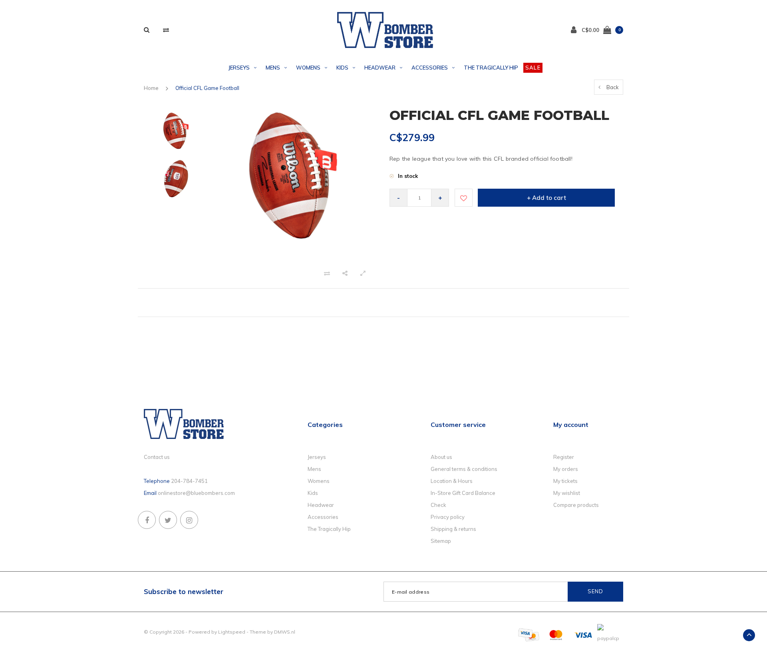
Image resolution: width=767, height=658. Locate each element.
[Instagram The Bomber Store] (189, 520)
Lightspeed (231, 632)
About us (441, 457)
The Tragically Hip (491, 67)
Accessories (429, 67)
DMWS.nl (284, 632)
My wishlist (566, 493)
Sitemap (441, 541)
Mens (273, 67)
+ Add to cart (546, 197)
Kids (342, 67)
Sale (532, 67)
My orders (565, 469)
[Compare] (166, 30)
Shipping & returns (453, 529)
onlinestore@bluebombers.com (196, 493)
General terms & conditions (464, 469)
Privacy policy (448, 517)
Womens (308, 67)
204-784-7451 (189, 481)
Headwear (379, 67)
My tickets (565, 481)
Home (151, 88)
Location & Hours (452, 481)
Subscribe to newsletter (183, 591)
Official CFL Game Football (207, 88)
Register (563, 457)
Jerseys (239, 67)
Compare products (576, 505)
